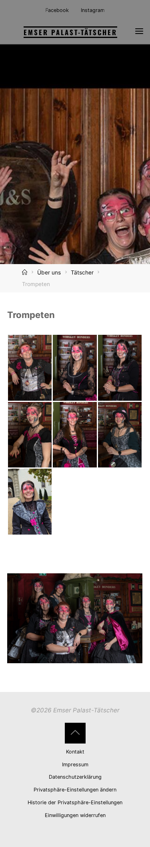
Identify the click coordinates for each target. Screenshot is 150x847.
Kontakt (75, 752)
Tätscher (82, 272)
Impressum (75, 764)
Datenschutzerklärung (75, 777)
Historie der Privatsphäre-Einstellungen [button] (75, 802)
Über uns (49, 272)
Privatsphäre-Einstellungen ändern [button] (75, 790)
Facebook (57, 10)
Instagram (93, 10)
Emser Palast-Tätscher (70, 32)
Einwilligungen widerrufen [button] (75, 815)
